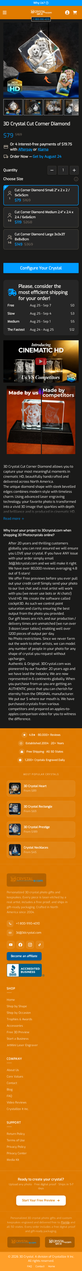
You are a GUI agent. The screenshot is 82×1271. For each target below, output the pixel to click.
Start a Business (18, 1039)
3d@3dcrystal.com (28, 933)
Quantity (10, 170)
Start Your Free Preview (38, 1200)
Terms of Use (16, 1140)
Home (11, 1000)
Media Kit (13, 1160)
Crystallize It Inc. (18, 1109)
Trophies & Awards (19, 1019)
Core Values (15, 1077)
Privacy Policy (16, 1147)
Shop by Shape (17, 1006)
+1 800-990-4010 (41, 19)
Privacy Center (17, 1153)
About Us (13, 1070)
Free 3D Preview (18, 1032)
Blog (10, 1090)
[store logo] (41, 12)
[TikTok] (40, 945)
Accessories (15, 1026)
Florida (65, 1222)
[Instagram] (30, 945)
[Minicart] (75, 13)
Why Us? (39, 3)
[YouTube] (11, 945)
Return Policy (16, 1134)
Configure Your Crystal (41, 268)
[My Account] (67, 12)
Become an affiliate (24, 956)
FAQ (9, 1096)
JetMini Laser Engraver (22, 1045)
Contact (12, 1083)
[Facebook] (20, 945)
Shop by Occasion (19, 1013)
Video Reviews (16, 1103)
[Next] (75, 107)
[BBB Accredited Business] (26, 970)
